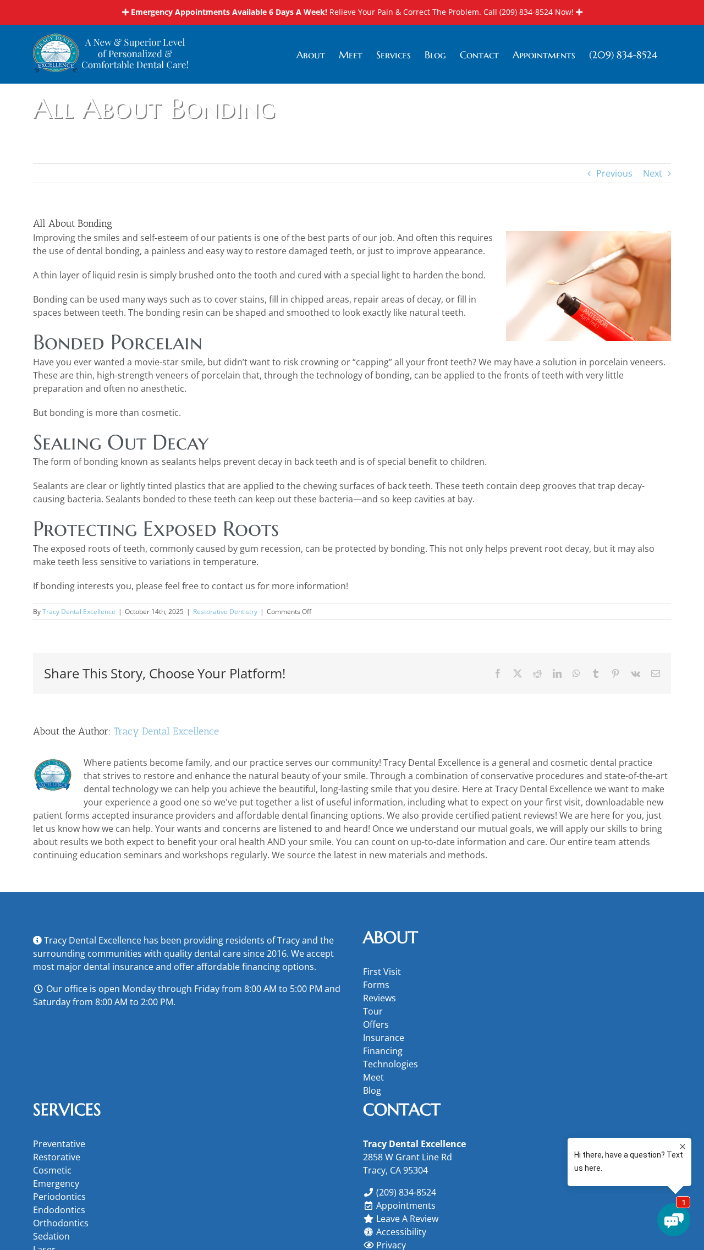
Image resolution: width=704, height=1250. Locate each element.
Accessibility (401, 1232)
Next (652, 173)
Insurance (383, 1038)
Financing (383, 1051)
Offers (376, 1024)
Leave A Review (407, 1219)
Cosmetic (52, 1170)
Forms (376, 985)
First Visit (382, 972)
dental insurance (118, 967)
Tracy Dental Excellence (79, 611)
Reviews (379, 998)
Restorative (56, 1157)
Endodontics (59, 1210)
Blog (372, 1090)
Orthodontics (61, 1223)
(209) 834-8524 (526, 12)
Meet (373, 1077)
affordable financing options (255, 967)
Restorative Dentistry (225, 611)
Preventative (59, 1144)
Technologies (390, 1064)
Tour (373, 1011)
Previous (614, 173)
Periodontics (59, 1197)
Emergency (56, 1183)
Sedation (51, 1236)
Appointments (406, 1205)
